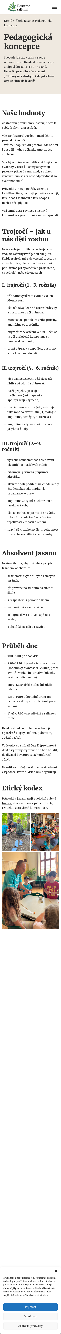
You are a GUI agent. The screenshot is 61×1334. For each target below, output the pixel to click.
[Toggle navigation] (54, 7)
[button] (56, 1271)
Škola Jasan (24, 20)
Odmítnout (30, 1316)
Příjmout (30, 1307)
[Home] (20, 7)
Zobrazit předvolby (30, 1325)
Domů (8, 20)
